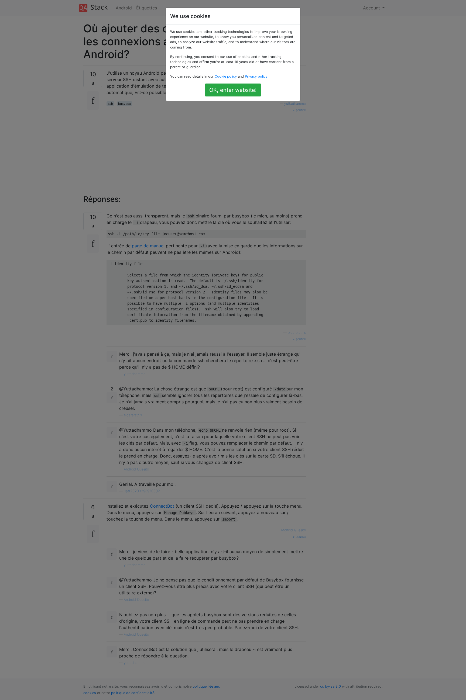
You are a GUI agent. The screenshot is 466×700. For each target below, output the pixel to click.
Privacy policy (256, 76)
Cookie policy (226, 76)
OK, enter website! (233, 90)
